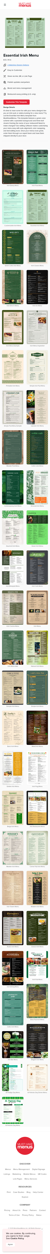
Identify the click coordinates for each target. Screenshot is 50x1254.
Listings (7, 1174)
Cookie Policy (17, 1238)
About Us (16, 1210)
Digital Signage (38, 1169)
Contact (42, 1210)
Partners (33, 1210)
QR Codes (42, 1174)
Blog (28, 1192)
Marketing (16, 1174)
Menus (8, 1169)
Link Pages (17, 1179)
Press (25, 1210)
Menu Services (31, 1179)
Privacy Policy (28, 1215)
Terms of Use (14, 1215)
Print (9, 1192)
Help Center (38, 1192)
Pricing (7, 1210)
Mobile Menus (29, 1174)
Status (38, 1215)
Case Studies (18, 1192)
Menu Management (21, 1169)
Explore (25, 1197)
